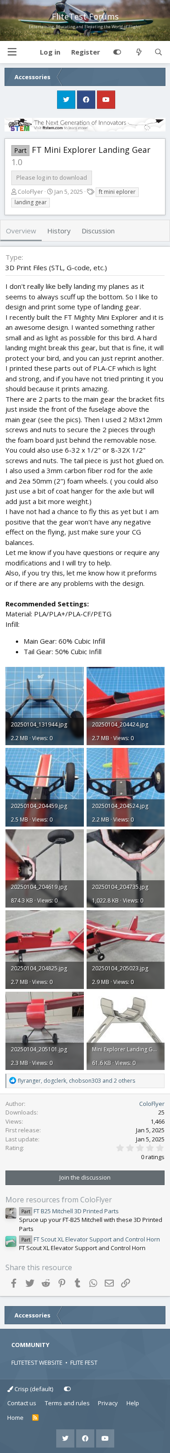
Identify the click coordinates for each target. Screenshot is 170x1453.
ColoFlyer (30, 191)
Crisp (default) (33, 1389)
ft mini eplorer (117, 192)
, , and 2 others (76, 1081)
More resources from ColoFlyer (58, 1200)
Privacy (108, 1403)
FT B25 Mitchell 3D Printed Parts (70, 1211)
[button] (12, 52)
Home (15, 1417)
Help (132, 1403)
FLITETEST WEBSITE (37, 1362)
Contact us (21, 1403)
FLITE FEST (83, 1362)
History (59, 230)
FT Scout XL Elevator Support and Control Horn (90, 1239)
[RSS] (35, 1418)
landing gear (31, 202)
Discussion (98, 230)
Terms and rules (67, 1403)
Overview (21, 230)
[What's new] (138, 52)
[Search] (158, 52)
